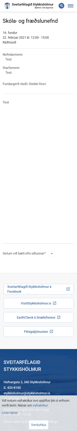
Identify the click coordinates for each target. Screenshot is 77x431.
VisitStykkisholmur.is (36, 303)
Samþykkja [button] (38, 425)
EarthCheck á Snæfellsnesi (36, 317)
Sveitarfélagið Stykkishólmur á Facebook (29, 289)
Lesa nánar (10, 413)
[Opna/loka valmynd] (71, 6)
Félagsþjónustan (36, 331)
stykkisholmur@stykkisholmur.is (27, 393)
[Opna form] (52, 253)
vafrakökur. (41, 405)
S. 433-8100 (12, 387)
